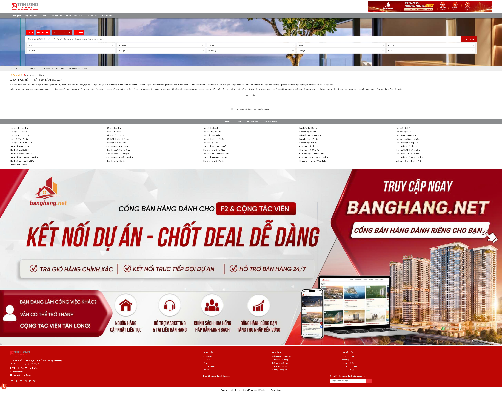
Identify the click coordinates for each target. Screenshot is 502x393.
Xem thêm (251, 95)
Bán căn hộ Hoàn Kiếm (406, 135)
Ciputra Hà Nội (348, 356)
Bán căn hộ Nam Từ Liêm (21, 142)
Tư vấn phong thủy (349, 366)
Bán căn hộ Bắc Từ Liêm (213, 139)
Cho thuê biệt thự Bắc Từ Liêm (24, 157)
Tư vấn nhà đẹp (348, 363)
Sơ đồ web (207, 356)
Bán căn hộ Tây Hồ (18, 131)
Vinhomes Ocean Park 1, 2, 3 (408, 161)
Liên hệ (206, 370)
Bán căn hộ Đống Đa (115, 135)
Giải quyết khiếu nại (280, 363)
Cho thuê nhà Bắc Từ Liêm (408, 153)
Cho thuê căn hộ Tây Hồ (406, 146)
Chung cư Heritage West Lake (312, 161)
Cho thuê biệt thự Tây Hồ (214, 146)
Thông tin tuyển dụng (351, 370)
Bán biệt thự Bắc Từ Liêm (117, 139)
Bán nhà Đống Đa (403, 131)
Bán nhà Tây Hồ (403, 128)
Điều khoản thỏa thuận (281, 356)
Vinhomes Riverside (18, 164)
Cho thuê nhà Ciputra (19, 146)
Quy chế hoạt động (280, 359)
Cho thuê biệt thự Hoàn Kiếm (216, 153)
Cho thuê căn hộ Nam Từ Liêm (409, 157)
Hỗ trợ (205, 363)
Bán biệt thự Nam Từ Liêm (408, 139)
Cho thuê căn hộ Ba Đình (214, 150)
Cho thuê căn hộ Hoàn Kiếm (311, 153)
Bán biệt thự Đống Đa (19, 135)
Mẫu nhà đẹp (263, 390)
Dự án (44, 15)
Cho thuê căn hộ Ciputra (117, 146)
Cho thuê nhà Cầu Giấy (116, 161)
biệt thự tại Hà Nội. (109, 84)
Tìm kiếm (469, 39)
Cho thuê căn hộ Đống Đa (21, 153)
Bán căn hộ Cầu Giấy (308, 142)
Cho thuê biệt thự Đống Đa (408, 150)
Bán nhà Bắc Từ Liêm (19, 139)
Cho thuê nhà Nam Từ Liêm (215, 157)
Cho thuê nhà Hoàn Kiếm (117, 153)
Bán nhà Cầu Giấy (210, 142)
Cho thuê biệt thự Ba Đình (118, 150)
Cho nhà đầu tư (270, 121)
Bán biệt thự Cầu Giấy (116, 142)
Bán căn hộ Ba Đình (307, 131)
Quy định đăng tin (279, 370)
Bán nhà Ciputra (113, 128)
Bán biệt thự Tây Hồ (308, 128)
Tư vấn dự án (275, 390)
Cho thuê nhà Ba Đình (19, 150)
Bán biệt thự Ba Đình (212, 131)
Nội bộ (227, 121)
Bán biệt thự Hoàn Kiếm (310, 135)
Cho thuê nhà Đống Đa (309, 150)
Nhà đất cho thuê (74, 15)
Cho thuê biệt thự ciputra (407, 142)
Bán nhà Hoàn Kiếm (211, 135)
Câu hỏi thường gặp (211, 366)
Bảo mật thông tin (279, 366)
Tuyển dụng (106, 15)
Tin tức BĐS (91, 15)
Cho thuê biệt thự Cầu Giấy (22, 161)
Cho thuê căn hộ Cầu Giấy (214, 161)
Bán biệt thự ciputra (19, 128)
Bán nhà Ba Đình (113, 131)
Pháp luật (345, 359)
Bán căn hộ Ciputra (211, 128)
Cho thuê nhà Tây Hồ (308, 146)
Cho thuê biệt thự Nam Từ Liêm (313, 157)
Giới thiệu (206, 359)
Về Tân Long (31, 15)
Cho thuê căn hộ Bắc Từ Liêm (119, 157)
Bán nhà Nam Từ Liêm (309, 139)
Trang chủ (16, 15)
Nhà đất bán (56, 15)
